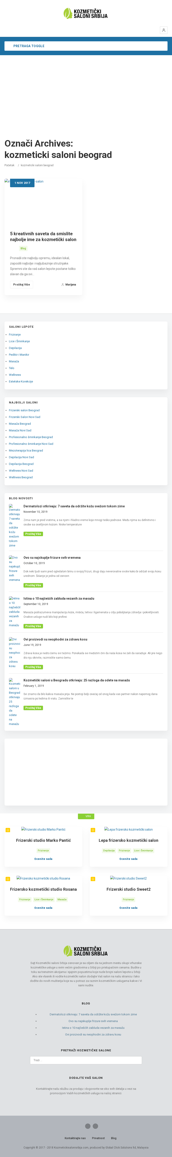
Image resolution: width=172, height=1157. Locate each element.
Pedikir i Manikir (19, 354)
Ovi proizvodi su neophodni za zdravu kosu (93, 1034)
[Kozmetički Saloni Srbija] (86, 13)
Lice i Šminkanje (19, 341)
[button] (164, 30)
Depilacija (15, 348)
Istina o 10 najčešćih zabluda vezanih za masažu (93, 1027)
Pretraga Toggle (28, 46)
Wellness (15, 374)
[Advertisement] (86, 88)
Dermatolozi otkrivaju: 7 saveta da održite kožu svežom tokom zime (93, 1014)
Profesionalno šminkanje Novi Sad (31, 443)
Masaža (14, 361)
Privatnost (98, 1138)
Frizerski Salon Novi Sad (24, 417)
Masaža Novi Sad (20, 430)
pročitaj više (33, 533)
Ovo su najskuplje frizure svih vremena (93, 1021)
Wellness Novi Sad (21, 470)
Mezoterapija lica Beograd (26, 450)
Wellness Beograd (21, 477)
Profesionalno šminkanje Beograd (31, 437)
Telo (11, 368)
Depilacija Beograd (21, 464)
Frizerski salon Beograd (24, 410)
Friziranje (15, 334)
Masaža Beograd (20, 423)
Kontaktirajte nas (75, 1138)
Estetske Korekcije (21, 381)
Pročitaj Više (21, 284)
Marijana (70, 284)
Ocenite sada (43, 859)
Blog (23, 248)
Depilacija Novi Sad (21, 457)
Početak (9, 165)
